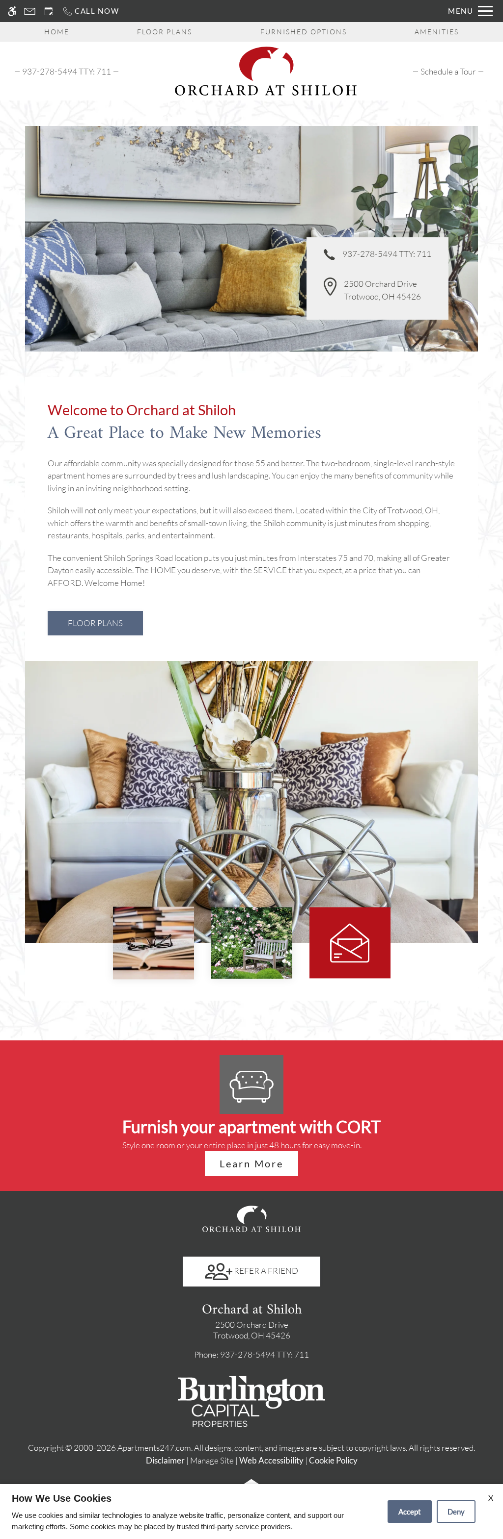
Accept (409, 1511)
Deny (456, 1511)
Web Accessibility (271, 1460)
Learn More (251, 1163)
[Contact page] (30, 11)
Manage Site (212, 1460)
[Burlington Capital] (251, 1400)
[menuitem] (448, 71)
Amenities (437, 31)
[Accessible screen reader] (12, 11)
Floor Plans (164, 31)
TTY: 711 (251, 1354)
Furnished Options (303, 31)
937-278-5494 (66, 71)
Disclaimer (165, 1460)
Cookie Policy (333, 1460)
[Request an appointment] (48, 11)
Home (56, 31)
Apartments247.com (154, 1447)
